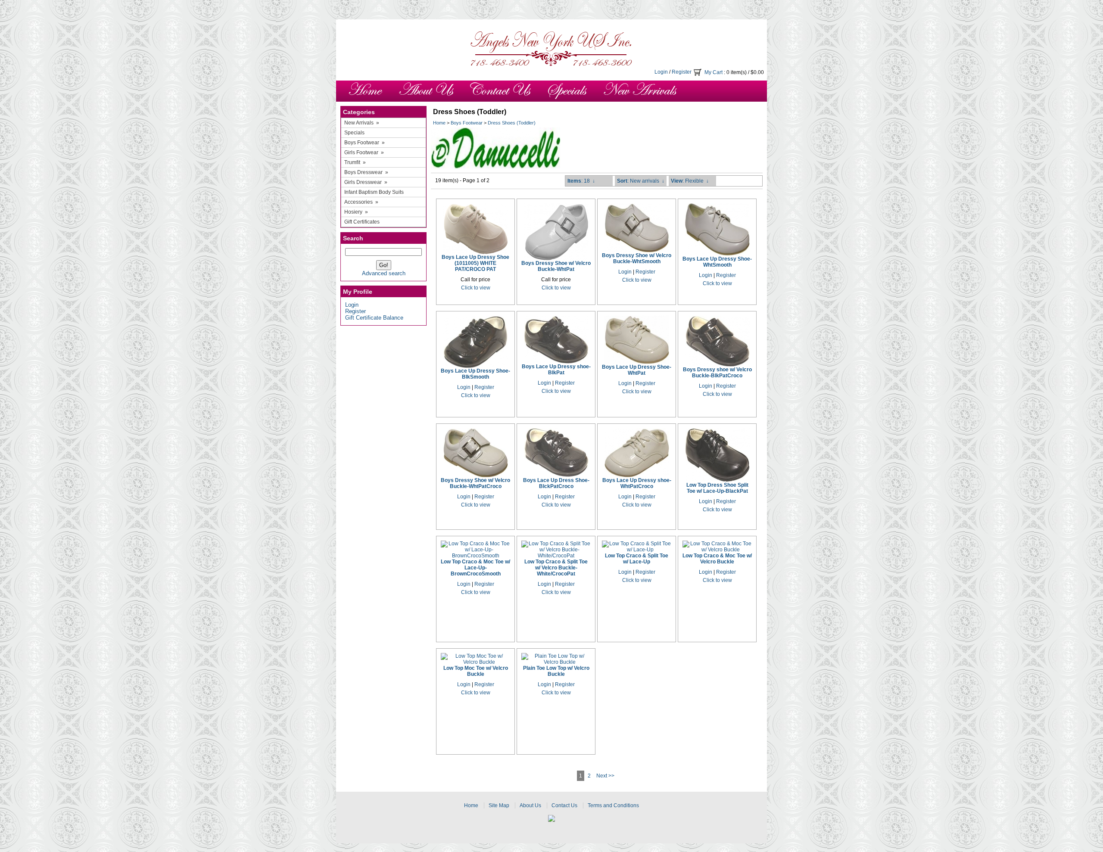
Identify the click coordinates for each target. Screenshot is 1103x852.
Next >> (605, 776)
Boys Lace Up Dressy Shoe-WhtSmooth (717, 262)
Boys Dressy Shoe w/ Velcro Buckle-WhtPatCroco (475, 483)
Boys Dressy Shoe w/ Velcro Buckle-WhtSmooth (636, 258)
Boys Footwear (467, 122)
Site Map (499, 805)
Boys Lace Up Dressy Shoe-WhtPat (636, 370)
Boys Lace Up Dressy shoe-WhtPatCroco (636, 483)
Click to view (475, 288)
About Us (530, 805)
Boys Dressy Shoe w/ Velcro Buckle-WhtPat (556, 266)
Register (682, 72)
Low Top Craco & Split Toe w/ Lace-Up (636, 559)
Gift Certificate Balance (374, 317)
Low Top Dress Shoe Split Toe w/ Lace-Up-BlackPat (717, 488)
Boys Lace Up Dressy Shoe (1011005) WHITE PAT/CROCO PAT (475, 263)
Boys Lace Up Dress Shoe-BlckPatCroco (556, 483)
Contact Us (564, 805)
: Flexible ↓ (690, 181)
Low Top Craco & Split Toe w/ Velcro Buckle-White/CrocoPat (556, 568)
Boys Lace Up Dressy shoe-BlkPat (556, 370)
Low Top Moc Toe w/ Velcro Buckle (475, 671)
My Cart (713, 72)
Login (661, 72)
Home (439, 122)
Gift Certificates (362, 222)
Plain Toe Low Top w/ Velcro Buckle (556, 671)
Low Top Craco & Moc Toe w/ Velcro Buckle (717, 559)
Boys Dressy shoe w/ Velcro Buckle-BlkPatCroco (717, 373)
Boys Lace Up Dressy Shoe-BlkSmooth (475, 374)
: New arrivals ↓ (640, 181)
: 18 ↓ (581, 181)
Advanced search (383, 273)
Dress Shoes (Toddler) (512, 122)
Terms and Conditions (613, 805)
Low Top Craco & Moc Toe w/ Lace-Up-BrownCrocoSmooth (475, 568)
